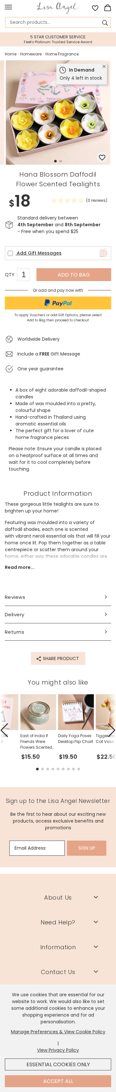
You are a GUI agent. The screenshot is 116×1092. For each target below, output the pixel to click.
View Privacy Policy (58, 1050)
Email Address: (30, 848)
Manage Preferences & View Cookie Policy (58, 1032)
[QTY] (26, 275)
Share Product (60, 658)
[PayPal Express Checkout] (58, 303)
